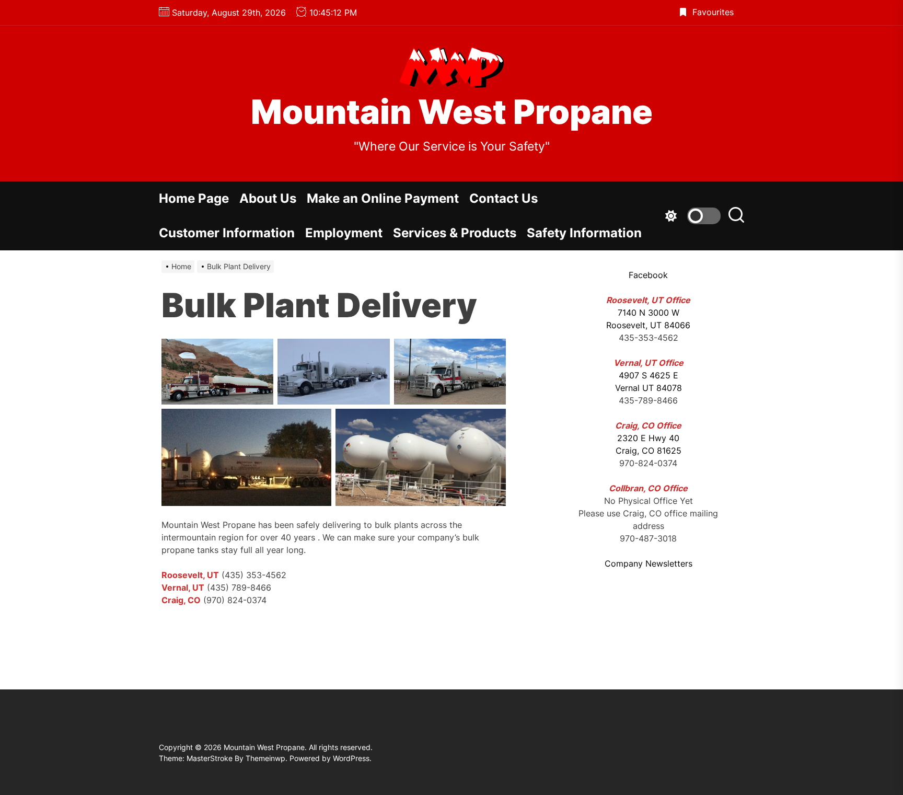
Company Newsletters (648, 563)
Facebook (648, 275)
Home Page (194, 198)
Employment (344, 232)
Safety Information (584, 232)
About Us (267, 198)
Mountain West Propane (452, 112)
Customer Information (227, 232)
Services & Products (454, 232)
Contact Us (503, 198)
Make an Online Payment (383, 198)
